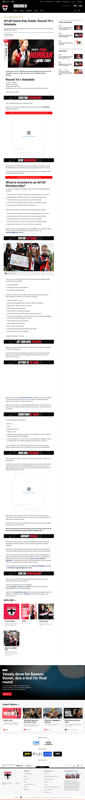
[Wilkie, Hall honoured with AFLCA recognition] (71, 35)
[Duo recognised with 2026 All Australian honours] (71, 27)
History (45, 784)
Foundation (46, 781)
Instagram (13, 586)
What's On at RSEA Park (29, 784)
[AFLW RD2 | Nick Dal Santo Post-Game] (32, 719)
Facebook (20, 586)
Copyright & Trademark (56, 797)
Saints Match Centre (21, 592)
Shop (41, 1)
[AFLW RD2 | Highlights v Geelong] (52, 719)
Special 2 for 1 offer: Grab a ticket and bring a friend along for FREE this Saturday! (28, 113)
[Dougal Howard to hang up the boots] (71, 43)
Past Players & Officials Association (51, 786)
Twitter (28, 586)
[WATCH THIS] (11, 719)
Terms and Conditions (36, 797)
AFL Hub (25, 786)
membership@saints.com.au (14, 232)
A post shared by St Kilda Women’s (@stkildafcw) (29, 152)
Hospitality (57, 1)
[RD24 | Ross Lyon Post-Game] (73, 719)
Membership (65, 1)
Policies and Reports (48, 789)
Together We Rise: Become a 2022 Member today (29, 177)
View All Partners (42, 760)
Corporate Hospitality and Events (51, 776)
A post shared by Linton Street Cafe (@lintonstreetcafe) (28, 509)
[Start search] (75, 10)
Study (73, 1)
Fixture (25, 776)
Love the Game (17, 783)
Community (46, 773)
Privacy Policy (46, 797)
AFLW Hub (27, 594)
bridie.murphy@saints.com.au (41, 566)
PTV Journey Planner (25, 397)
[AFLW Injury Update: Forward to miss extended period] (71, 72)
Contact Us (27, 797)
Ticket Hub (26, 778)
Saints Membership (28, 773)
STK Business (48, 1)
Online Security (66, 797)
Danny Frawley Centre (48, 778)
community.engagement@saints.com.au (19, 568)
